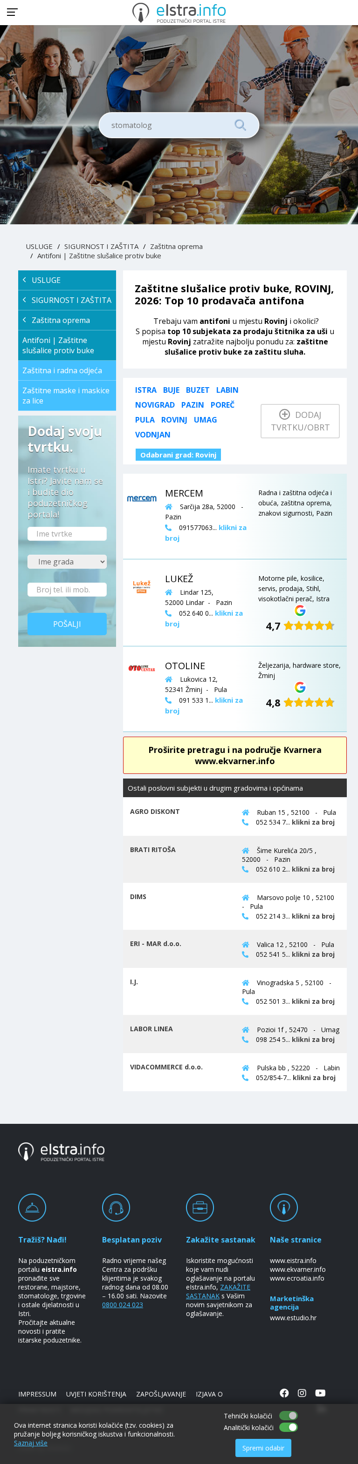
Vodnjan (153, 435)
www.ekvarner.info (298, 1269)
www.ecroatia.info (297, 1278)
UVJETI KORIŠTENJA (96, 1394)
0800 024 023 (122, 1304)
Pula (145, 420)
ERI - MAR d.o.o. (155, 943)
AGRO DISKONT (155, 811)
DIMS (138, 896)
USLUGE (39, 246)
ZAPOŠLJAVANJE (161, 1394)
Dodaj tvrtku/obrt (300, 421)
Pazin (192, 405)
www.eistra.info (293, 1260)
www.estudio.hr (293, 1317)
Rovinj (174, 420)
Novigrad (155, 405)
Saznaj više (31, 1442)
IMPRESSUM (37, 1394)
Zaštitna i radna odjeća (62, 370)
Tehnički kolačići (248, 1415)
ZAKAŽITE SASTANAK (218, 1291)
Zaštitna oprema (176, 246)
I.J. (134, 981)
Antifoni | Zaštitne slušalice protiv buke (99, 255)
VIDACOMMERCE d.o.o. (166, 1066)
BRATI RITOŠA (153, 849)
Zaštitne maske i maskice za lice (66, 395)
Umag (205, 420)
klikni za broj (313, 822)
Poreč (222, 405)
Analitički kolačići (249, 1427)
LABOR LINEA (151, 1028)
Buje (171, 390)
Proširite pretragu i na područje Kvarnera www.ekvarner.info (235, 755)
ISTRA (146, 390)
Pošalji (67, 624)
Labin (227, 390)
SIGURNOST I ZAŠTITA (101, 246)
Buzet (198, 390)
